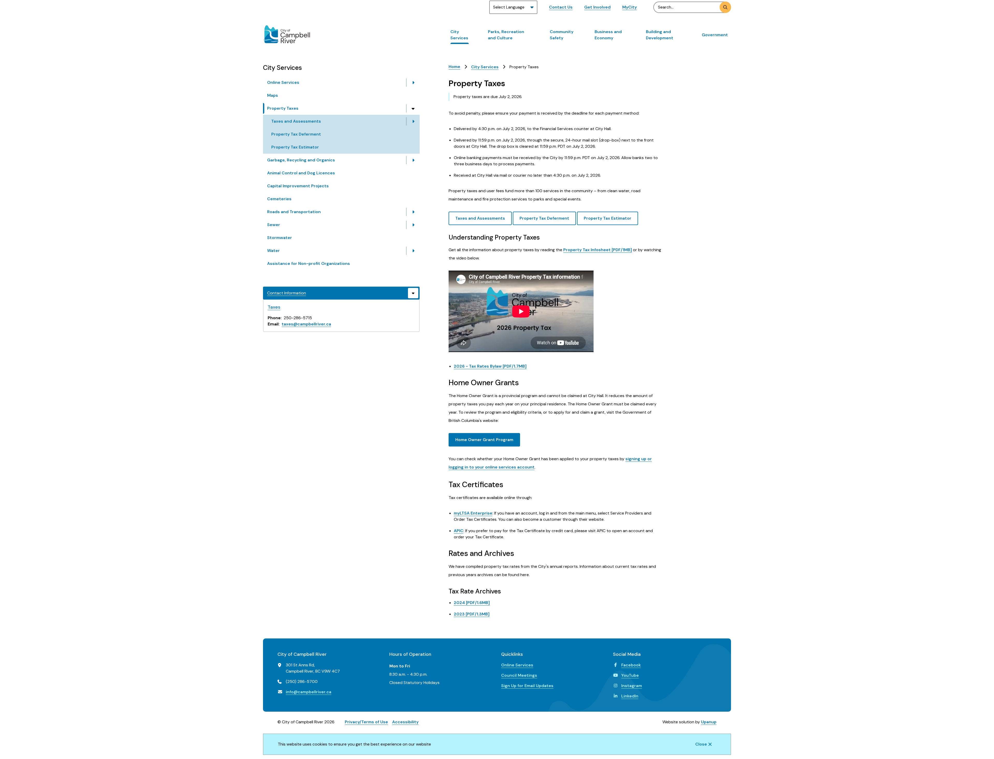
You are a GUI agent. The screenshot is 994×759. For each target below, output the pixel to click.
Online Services (283, 82)
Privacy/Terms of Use (366, 722)
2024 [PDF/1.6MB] (472, 602)
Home (454, 66)
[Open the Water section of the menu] (413, 250)
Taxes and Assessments (296, 121)
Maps (272, 95)
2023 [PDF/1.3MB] (471, 614)
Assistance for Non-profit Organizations (308, 263)
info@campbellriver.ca (308, 692)
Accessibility (405, 722)
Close (701, 744)
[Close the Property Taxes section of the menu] (413, 108)
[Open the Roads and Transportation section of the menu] (413, 211)
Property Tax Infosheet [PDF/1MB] (597, 249)
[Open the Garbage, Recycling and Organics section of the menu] (413, 160)
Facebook (631, 665)
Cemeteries (279, 199)
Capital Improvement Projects (298, 186)
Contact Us (561, 7)
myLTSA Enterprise (473, 513)
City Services (459, 35)
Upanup (709, 722)
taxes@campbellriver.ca (306, 324)
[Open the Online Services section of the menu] (413, 82)
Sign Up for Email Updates (527, 685)
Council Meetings (519, 675)
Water (273, 250)
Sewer (273, 224)
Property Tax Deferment (296, 134)
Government (715, 35)
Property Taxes (282, 108)
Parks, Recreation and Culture (506, 35)
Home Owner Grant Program (484, 439)
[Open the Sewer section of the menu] (413, 224)
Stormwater (279, 237)
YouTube (630, 675)
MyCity (629, 7)
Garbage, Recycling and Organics (301, 160)
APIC (458, 530)
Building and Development (659, 35)
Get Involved (597, 7)
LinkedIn (629, 696)
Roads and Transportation (294, 211)
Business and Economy (608, 35)
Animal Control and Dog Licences (301, 173)
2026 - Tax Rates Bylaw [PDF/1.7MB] (490, 366)
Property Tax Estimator (295, 147)
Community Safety (561, 35)
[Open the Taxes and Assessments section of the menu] (413, 121)
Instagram (631, 685)
